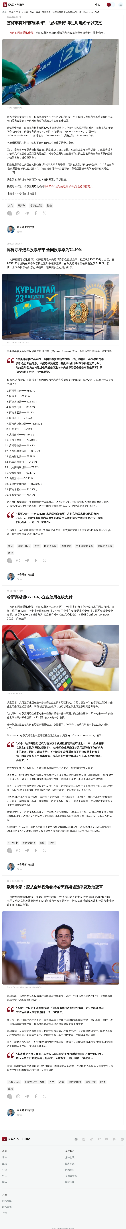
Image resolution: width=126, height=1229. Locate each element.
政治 (10, 552)
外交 (51, 1081)
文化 (10, 205)
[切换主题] (110, 4)
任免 (32, 12)
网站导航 (7, 1200)
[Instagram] (9, 213)
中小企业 (13, 842)
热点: (4, 12)
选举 (37, 546)
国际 (4, 1182)
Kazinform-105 (91, 12)
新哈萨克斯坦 (105, 546)
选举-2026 (14, 12)
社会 (49, 205)
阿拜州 (21, 205)
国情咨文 (46, 12)
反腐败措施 (71, 1175)
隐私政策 (70, 1163)
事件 (38, 12)
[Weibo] (99, 1139)
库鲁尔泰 (66, 546)
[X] (44, 213)
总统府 (25, 12)
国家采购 (70, 1182)
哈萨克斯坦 (36, 205)
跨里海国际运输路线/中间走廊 (67, 12)
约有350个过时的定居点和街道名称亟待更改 (68, 186)
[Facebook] (35, 213)
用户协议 (70, 1157)
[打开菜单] (120, 4)
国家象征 (70, 1169)
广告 (4, 1213)
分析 (4, 1169)
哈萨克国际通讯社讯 (21, 32)
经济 (42, 842)
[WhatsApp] (18, 213)
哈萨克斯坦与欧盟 (35, 1081)
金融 (51, 842)
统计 (10, 546)
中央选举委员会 (84, 546)
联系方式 (7, 1206)
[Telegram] (26, 213)
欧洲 (102, 1081)
